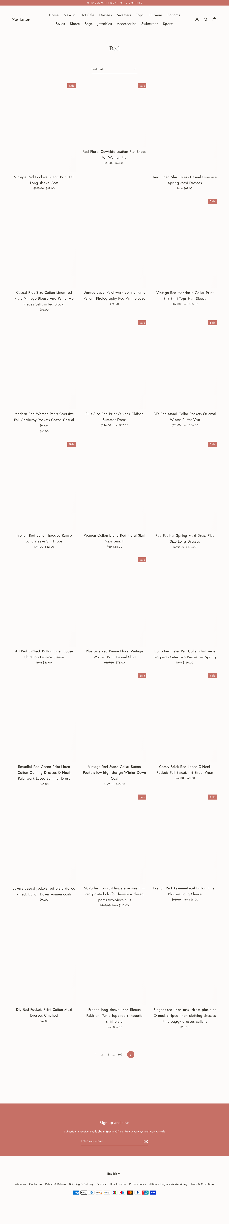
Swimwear (149, 23)
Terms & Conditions (202, 1184)
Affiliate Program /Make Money (168, 1184)
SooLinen (21, 19)
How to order (118, 1184)
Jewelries (105, 23)
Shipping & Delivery (81, 1184)
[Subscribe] (145, 1141)
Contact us (35, 1184)
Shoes (75, 23)
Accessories (126, 23)
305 (120, 1054)
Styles (60, 23)
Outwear (155, 15)
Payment (101, 1184)
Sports (168, 23)
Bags (89, 23)
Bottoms (173, 15)
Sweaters (124, 15)
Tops (140, 15)
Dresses (105, 15)
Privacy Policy (137, 1184)
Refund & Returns (55, 1184)
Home (54, 15)
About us (20, 1184)
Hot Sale (87, 15)
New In (69, 15)
